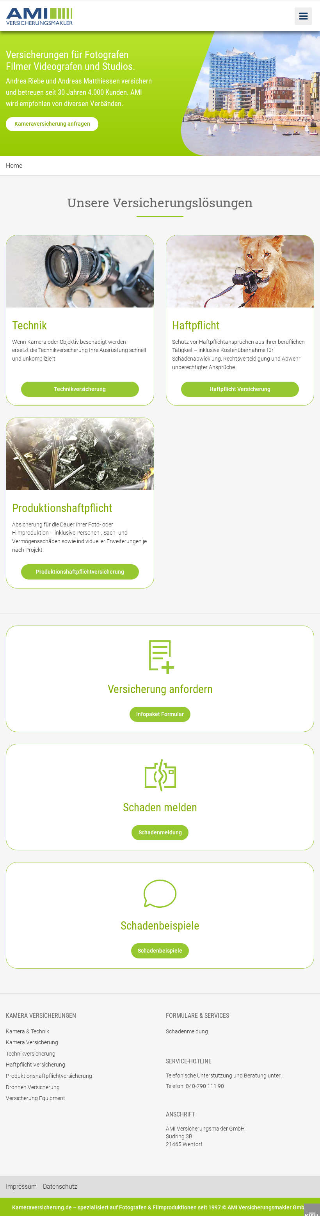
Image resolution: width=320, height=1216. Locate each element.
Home (14, 165)
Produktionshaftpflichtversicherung (80, 572)
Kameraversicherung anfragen (52, 124)
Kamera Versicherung (32, 1042)
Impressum (21, 1186)
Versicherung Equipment (35, 1098)
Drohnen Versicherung (33, 1087)
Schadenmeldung (160, 832)
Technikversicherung (80, 389)
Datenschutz (60, 1186)
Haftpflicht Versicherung (240, 389)
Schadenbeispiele (160, 951)
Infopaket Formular (160, 714)
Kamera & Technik (27, 1031)
